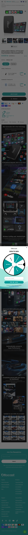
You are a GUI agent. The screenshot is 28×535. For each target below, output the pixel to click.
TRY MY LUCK (14, 282)
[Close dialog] (26, 247)
